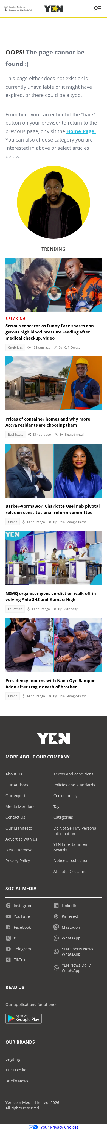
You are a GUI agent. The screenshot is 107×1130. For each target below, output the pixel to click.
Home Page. (81, 131)
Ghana (12, 522)
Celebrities (15, 347)
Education (15, 609)
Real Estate (15, 434)
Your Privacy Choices (59, 1127)
